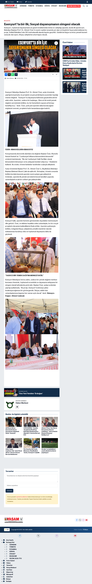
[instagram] (56, 535)
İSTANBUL (39, 6)
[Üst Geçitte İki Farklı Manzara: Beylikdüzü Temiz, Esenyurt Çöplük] (32, 443)
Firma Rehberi (11, 567)
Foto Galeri (10, 2)
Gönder (9, 490)
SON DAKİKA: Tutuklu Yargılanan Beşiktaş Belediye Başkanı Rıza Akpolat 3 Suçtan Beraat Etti (32, 431)
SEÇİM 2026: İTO (74, 6)
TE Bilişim (85, 529)
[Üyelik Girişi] (86, 2)
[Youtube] (86, 520)
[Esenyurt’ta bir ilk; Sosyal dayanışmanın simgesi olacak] (31, 56)
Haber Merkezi (10, 78)
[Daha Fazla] (16, 74)
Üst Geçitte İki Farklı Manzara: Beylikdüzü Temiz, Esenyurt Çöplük (31, 450)
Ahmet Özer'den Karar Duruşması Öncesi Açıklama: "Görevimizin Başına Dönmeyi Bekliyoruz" (49, 431)
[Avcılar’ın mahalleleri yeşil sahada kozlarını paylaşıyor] (50, 443)
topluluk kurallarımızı (22, 496)
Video (20, 2)
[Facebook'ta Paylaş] (6, 74)
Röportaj (9, 572)
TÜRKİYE (31, 6)
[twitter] (38, 535)
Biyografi (9, 574)
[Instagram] (83, 520)
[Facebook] (76, 520)
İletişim (8, 581)
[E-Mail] (17, 407)
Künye (8, 579)
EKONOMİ (62, 6)
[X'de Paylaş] (9, 74)
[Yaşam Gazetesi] (11, 6)
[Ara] (84, 6)
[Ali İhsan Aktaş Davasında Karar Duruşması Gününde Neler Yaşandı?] (14, 422)
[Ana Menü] (87, 6)
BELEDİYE (7, 21)
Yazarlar (29, 2)
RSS (7, 529)
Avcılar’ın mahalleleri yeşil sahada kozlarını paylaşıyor (49, 450)
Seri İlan (9, 570)
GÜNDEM (23, 6)
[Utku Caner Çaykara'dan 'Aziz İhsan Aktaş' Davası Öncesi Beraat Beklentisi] (14, 443)
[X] (80, 520)
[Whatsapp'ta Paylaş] (12, 74)
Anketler (9, 577)
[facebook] (19, 535)
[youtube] (75, 535)
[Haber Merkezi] (10, 404)
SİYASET (54, 6)
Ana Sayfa (9, 540)
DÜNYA (47, 6)
